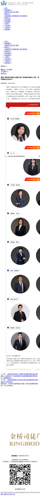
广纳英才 (7, 27)
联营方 (6, 14)
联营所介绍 (8, 12)
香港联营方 (16, 16)
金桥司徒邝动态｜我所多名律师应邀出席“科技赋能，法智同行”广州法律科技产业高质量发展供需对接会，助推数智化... (19, 376)
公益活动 (7, 25)
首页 (5, 8)
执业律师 (7, 21)
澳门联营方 (24, 16)
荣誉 (17, 12)
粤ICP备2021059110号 (8, 494)
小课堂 (6, 23)
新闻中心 (7, 18)
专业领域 (7, 20)
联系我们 (7, 29)
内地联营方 (8, 16)
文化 (13, 12)
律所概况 (7, 10)
